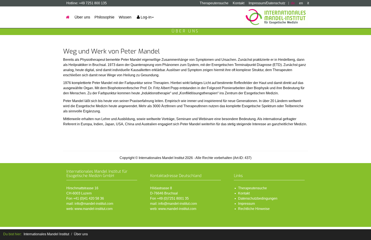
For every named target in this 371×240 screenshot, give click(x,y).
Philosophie (104, 17)
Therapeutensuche (214, 3)
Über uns (82, 17)
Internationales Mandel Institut (46, 234)
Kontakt (238, 3)
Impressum (246, 203)
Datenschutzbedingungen (257, 198)
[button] (145, 17)
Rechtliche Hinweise (254, 209)
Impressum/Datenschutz (267, 3)
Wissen (125, 17)
